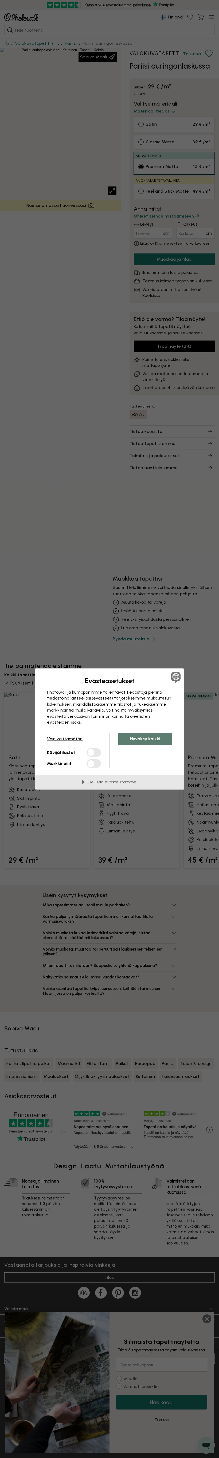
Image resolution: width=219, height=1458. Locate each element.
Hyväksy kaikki (145, 738)
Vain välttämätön (65, 738)
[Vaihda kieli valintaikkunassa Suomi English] (175, 677)
